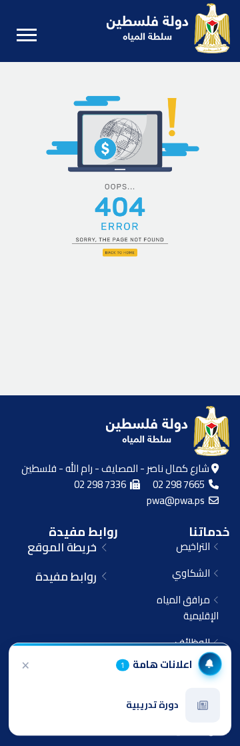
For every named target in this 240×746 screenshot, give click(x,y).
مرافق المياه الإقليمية (188, 607)
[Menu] (26, 34)
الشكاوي (193, 573)
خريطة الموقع (64, 547)
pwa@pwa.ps (178, 500)
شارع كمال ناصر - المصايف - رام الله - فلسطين (116, 468)
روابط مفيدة (83, 532)
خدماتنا (209, 532)
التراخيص (195, 546)
